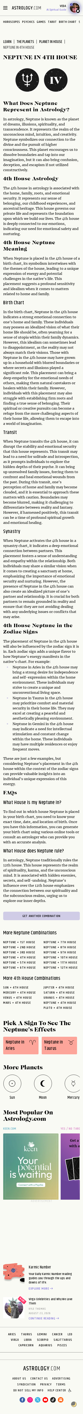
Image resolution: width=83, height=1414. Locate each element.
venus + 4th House (17, 997)
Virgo (15, 1339)
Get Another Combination (41, 916)
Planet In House (50, 42)
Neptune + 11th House (60, 962)
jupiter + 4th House (59, 987)
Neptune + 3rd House (19, 952)
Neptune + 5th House (19, 962)
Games (41, 22)
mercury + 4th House (19, 992)
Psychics (28, 22)
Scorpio (43, 1339)
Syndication (26, 1384)
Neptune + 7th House (60, 942)
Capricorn (26, 1345)
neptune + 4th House (60, 1002)
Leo (70, 1334)
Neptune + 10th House (61, 957)
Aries (12, 1334)
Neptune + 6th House (19, 967)
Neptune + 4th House (19, 957)
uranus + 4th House (59, 997)
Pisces (62, 1345)
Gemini (42, 1334)
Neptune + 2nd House (19, 947)
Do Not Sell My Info (28, 1391)
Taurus (26, 1334)
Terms (61, 1384)
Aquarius (45, 1345)
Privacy (46, 1384)
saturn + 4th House (59, 992)
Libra (28, 1339)
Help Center (57, 1391)
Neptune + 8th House (60, 947)
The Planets (25, 42)
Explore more (39, 1289)
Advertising (61, 1379)
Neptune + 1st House (19, 942)
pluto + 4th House (58, 1008)
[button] (70, 1391)
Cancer (57, 1334)
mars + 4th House (17, 1002)
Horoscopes (11, 22)
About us (19, 1379)
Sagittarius (63, 1339)
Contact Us (39, 1379)
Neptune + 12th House (61, 967)
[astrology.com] (26, 8)
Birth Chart (68, 22)
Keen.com (9, 1128)
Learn (7, 42)
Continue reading (42, 1318)
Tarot (52, 22)
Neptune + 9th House (60, 952)
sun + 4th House (16, 987)
